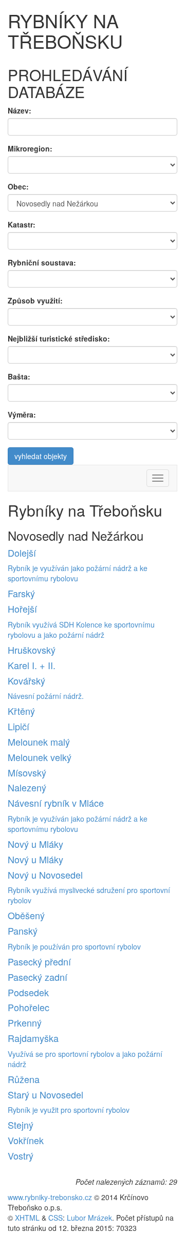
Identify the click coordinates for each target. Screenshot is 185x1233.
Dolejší (22, 552)
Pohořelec (28, 1007)
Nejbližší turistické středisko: (59, 338)
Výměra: (22, 414)
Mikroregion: (30, 148)
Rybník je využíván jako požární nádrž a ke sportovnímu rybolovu (77, 573)
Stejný (20, 1124)
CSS (55, 1217)
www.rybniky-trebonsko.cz (50, 1197)
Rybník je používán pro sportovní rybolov (74, 946)
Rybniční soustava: (42, 262)
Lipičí (18, 726)
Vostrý (20, 1155)
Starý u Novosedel (45, 1094)
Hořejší (22, 608)
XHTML (27, 1217)
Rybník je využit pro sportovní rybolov (69, 1110)
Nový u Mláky (35, 843)
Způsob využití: (35, 300)
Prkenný (25, 1022)
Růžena (24, 1079)
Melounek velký (39, 757)
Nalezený (27, 787)
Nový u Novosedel (45, 874)
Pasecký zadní (37, 976)
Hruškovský (31, 649)
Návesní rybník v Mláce (56, 802)
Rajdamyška (33, 1038)
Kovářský (26, 680)
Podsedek (28, 992)
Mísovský (27, 772)
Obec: (18, 186)
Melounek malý (39, 741)
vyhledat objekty (40, 456)
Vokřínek (26, 1140)
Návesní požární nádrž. (46, 696)
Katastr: (21, 224)
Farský (21, 593)
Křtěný (21, 710)
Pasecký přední (39, 961)
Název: (19, 110)
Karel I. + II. (31, 665)
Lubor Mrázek (89, 1217)
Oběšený (26, 915)
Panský (23, 930)
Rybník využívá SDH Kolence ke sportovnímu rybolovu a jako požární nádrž (81, 629)
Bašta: (19, 376)
